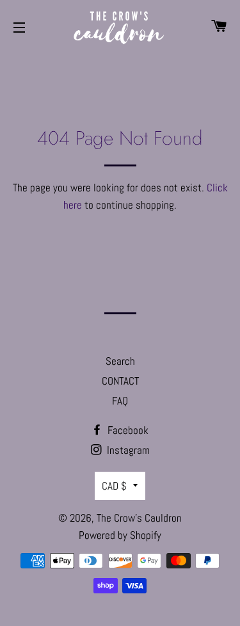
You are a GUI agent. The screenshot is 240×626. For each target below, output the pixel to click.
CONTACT (120, 381)
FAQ (120, 401)
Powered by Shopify (120, 535)
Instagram (127, 450)
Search (120, 361)
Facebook (126, 430)
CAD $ (114, 486)
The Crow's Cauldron (139, 518)
